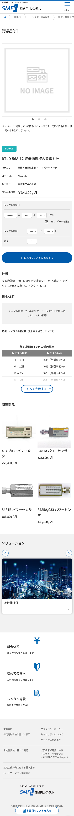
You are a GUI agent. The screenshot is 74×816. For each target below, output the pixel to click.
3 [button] (45, 119)
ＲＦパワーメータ (48, 168)
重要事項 (7, 729)
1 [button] (32, 119)
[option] (37, 80)
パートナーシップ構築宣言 (16, 773)
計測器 (17, 17)
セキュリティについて (52, 734)
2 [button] (39, 119)
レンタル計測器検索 (39, 17)
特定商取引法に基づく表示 (16, 734)
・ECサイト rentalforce (53, 754)
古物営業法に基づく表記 (15, 750)
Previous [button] (4, 551)
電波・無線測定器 (27, 168)
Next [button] (67, 117)
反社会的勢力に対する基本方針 (19, 767)
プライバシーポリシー (52, 729)
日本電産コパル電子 (28, 184)
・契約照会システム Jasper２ (55, 757)
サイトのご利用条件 (51, 740)
